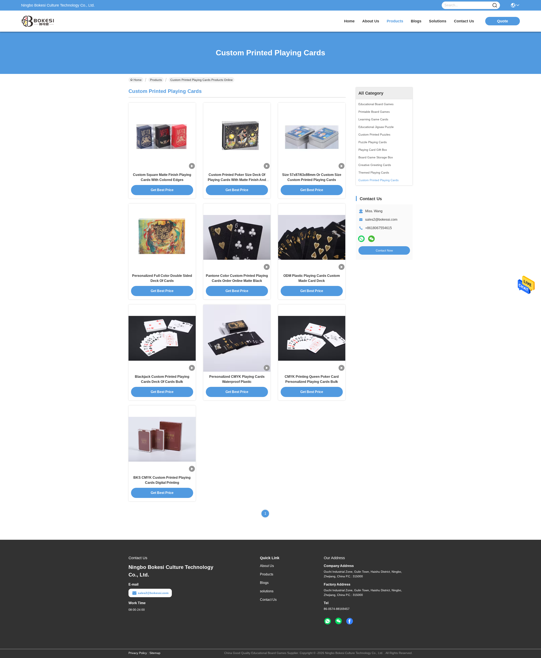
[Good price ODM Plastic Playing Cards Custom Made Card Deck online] (311, 237)
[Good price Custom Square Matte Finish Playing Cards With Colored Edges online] (162, 136)
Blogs (264, 583)
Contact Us (268, 599)
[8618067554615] (327, 621)
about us (370, 21)
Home (349, 21)
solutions (437, 21)
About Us (267, 566)
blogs (416, 21)
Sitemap (154, 653)
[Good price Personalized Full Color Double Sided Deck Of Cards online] (162, 237)
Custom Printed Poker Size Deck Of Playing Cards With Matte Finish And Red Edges (237, 180)
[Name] (494, 5)
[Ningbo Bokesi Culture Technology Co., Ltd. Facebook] (349, 621)
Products (156, 80)
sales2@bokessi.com (381, 219)
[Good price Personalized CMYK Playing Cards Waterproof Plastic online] (236, 338)
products (395, 21)
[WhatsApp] (361, 239)
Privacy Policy (137, 653)
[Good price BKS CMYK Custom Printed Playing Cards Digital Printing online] (162, 439)
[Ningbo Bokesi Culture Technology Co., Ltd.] (44, 21)
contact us (464, 21)
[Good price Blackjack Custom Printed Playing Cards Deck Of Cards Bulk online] (162, 338)
